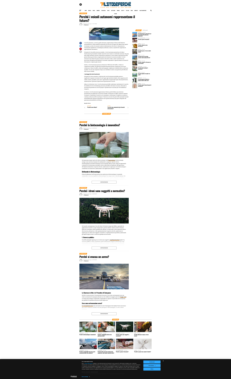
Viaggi (94, 10)
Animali (118, 10)
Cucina (115, 13)
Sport (108, 10)
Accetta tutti (152, 361)
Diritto (122, 10)
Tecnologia (103, 10)
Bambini (98, 10)
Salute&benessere (143, 10)
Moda (132, 10)
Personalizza (151, 365)
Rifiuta (152, 369)
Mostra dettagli (85, 376)
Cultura (127, 10)
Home (86, 10)
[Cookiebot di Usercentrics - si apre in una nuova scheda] (73, 377)
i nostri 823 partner (88, 363)
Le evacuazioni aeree (87, 305)
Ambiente (136, 10)
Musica (89, 10)
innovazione (111, 160)
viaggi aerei (123, 297)
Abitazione (113, 10)
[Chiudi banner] (163, 360)
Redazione (86, 24)
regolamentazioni (114, 240)
